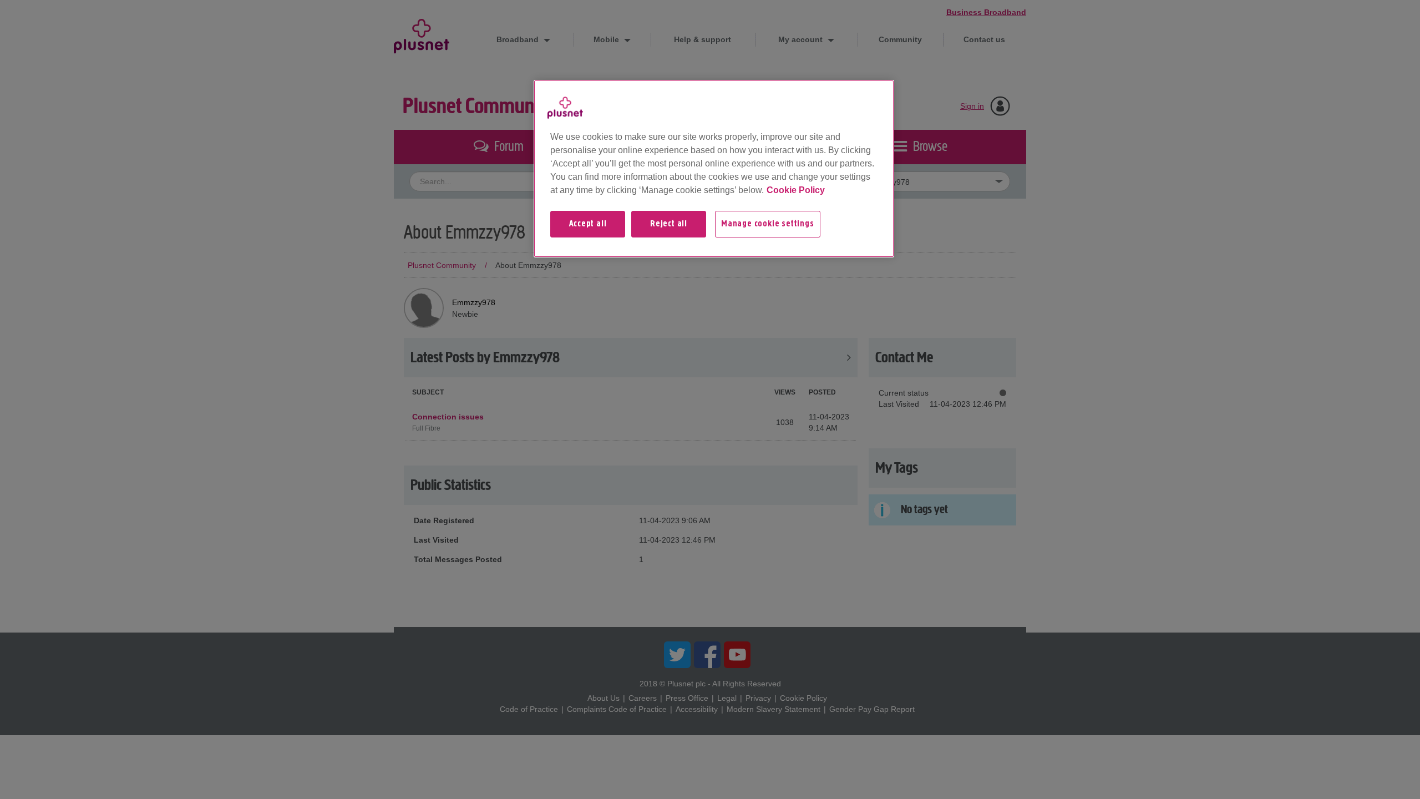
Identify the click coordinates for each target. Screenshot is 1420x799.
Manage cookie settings (767, 224)
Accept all (588, 224)
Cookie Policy (796, 190)
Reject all (668, 224)
